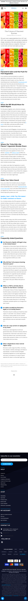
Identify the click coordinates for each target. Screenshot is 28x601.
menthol (7, 152)
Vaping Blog (3, 495)
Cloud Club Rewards (5, 518)
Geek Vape (21, 549)
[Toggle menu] (2, 8)
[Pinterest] (14, 375)
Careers (2, 486)
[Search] (5, 8)
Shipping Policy (4, 484)
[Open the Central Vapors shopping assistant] (25, 598)
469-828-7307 (8, 5)
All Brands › (23, 554)
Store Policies (3, 477)
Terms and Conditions (8, 595)
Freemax (9, 554)
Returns (2, 475)
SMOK (16, 549)
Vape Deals (3, 497)
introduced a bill (22, 82)
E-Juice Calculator (4, 503)
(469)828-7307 (6, 532)
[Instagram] (2, 542)
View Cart (2, 516)
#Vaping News (14, 371)
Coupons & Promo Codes (6, 481)
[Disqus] (14, 394)
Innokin (4, 554)
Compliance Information (5, 479)
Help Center (3, 483)
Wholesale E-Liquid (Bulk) (6, 505)
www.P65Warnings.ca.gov (6, 584)
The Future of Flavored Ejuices (14, 32)
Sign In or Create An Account (6, 514)
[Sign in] (22, 8)
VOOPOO (10, 551)
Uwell (16, 551)
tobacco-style (15, 152)
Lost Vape (16, 554)
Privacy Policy (16, 595)
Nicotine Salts (3, 501)
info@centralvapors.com (8, 535)
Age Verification (4, 520)
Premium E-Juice (4, 499)
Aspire (20, 551)
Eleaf (25, 551)
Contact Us (3, 473)
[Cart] (25, 8)
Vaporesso (4, 551)
